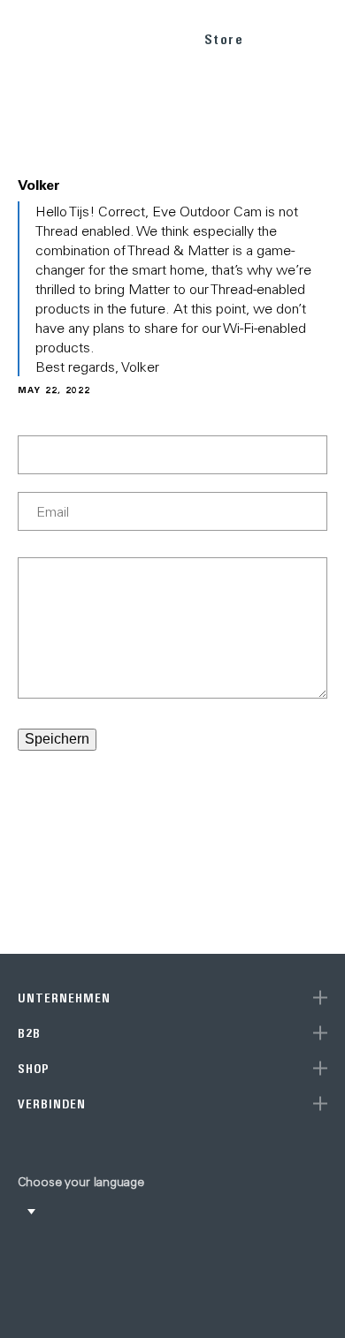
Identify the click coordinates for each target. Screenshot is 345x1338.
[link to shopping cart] (280, 36)
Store (224, 39)
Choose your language (81, 1182)
